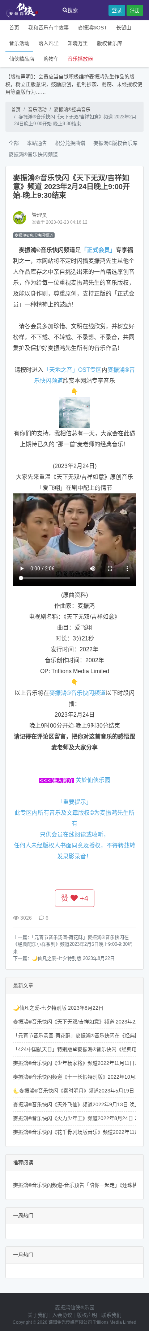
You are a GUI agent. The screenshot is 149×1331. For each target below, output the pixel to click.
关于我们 (37, 1315)
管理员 (39, 215)
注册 (135, 10)
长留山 (123, 27)
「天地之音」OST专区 (72, 370)
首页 (14, 27)
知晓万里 (78, 43)
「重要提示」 (74, 802)
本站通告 (37, 143)
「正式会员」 (98, 250)
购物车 (51, 59)
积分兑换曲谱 (70, 143)
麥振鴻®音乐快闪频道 (33, 154)
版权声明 (87, 1315)
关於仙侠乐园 (93, 780)
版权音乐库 (109, 43)
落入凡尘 (48, 43)
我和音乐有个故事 (48, 27)
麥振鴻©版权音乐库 (115, 143)
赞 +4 (74, 898)
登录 (117, 10)
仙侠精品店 (21, 59)
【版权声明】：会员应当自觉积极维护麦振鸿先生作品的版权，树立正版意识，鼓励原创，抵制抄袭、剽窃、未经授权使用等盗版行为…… (73, 84)
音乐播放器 (80, 59)
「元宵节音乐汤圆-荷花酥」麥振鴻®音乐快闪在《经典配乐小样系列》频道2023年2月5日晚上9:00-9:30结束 (72, 944)
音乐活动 (19, 43)
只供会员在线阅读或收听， (74, 834)
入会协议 (62, 1315)
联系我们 (111, 1315)
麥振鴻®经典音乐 (72, 109)
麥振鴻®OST (92, 27)
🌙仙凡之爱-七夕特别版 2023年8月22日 (73, 958)
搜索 (73, 10)
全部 (14, 143)
